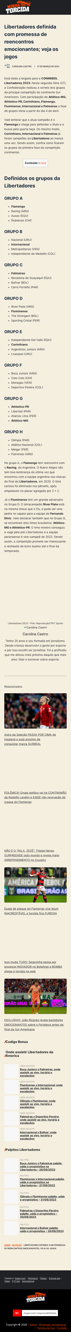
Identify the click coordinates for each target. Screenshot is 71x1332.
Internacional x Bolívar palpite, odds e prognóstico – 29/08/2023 (42, 1229)
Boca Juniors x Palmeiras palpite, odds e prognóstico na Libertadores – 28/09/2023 (41, 1166)
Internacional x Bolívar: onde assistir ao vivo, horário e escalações (38, 1135)
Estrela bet (54, 1278)
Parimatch (33, 1278)
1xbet (7, 1281)
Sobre (33, 1324)
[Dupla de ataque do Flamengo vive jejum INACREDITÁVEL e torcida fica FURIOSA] (35, 885)
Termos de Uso (46, 1328)
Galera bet (20, 1278)
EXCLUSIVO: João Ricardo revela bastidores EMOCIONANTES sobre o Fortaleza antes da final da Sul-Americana (34, 1024)
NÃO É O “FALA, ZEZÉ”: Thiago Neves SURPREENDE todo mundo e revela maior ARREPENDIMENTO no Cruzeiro (31, 855)
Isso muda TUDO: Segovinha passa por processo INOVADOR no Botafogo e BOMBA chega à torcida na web (33, 966)
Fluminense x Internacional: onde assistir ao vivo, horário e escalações (41, 1088)
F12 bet (16, 1281)
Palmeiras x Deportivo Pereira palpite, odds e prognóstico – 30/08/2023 (39, 1213)
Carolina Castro (35, 634)
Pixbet (43, 1278)
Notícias (17, 1245)
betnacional (28, 1281)
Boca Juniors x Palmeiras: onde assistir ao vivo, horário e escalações (40, 1072)
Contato (62, 1328)
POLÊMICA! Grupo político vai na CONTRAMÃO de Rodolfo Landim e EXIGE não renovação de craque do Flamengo (35, 797)
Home (7, 1245)
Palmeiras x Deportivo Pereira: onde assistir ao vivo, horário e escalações (39, 1120)
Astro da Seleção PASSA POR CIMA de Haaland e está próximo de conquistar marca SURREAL (30, 739)
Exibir (42, 163)
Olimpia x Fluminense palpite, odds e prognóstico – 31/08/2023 (42, 1198)
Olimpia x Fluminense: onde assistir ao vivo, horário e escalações (38, 1104)
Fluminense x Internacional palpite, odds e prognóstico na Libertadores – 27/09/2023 (42, 1182)
